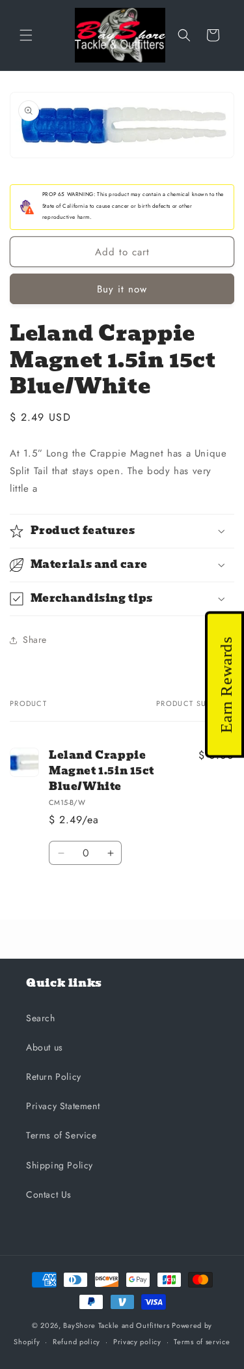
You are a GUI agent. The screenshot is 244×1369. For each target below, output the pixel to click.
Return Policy (53, 1076)
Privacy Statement (63, 1105)
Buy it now (122, 289)
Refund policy (76, 1341)
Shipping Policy (59, 1165)
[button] (26, 35)
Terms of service (202, 1341)
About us (44, 1047)
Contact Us (49, 1194)
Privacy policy (137, 1341)
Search (40, 1017)
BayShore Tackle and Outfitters (116, 1325)
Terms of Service (61, 1135)
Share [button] (35, 639)
